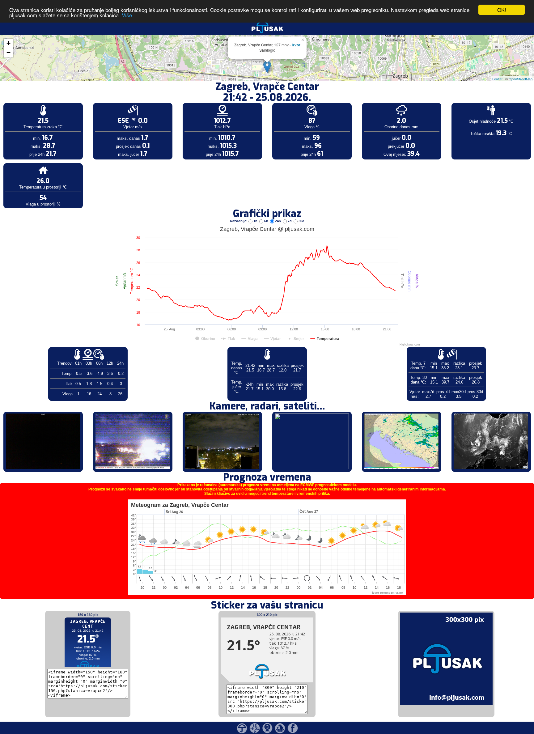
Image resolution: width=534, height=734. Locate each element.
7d (290, 221)
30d (301, 221)
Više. (128, 15)
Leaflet (497, 78)
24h (278, 221)
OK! (501, 10)
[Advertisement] (47, 101)
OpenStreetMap (520, 78)
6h (266, 221)
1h (255, 221)
